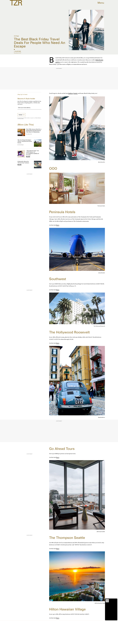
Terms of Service (38, 117)
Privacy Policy (21, 118)
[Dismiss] (116, 600)
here (57, 225)
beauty (75, 93)
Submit (20, 114)
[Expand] (106, 600)
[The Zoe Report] (16, 2)
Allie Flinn (18, 51)
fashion (70, 93)
